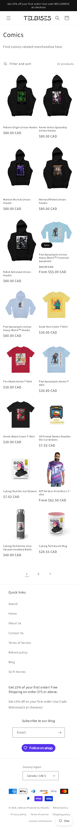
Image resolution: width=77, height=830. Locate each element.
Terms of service (40, 814)
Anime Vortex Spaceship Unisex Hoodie (53, 129)
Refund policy (18, 652)
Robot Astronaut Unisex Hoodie (17, 273)
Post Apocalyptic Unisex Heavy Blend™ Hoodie (17, 328)
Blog (12, 662)
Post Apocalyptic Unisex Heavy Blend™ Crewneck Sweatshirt (54, 258)
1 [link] (27, 574)
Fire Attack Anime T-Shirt (17, 381)
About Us (15, 623)
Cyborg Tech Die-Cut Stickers (20, 491)
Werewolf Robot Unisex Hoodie (52, 201)
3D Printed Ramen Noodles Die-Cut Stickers (55, 438)
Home (13, 613)
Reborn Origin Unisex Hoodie (20, 127)
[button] (8, 18)
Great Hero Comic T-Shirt (53, 326)
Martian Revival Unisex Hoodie (16, 201)
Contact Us (16, 633)
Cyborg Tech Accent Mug (53, 546)
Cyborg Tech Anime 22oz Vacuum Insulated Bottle (17, 547)
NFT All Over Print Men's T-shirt (54, 493)
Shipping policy (61, 814)
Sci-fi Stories (17, 672)
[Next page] (50, 573)
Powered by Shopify (38, 807)
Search (13, 604)
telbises (22, 807)
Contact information (40, 820)
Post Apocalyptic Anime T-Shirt (54, 383)
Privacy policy (19, 814)
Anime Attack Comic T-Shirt (19, 436)
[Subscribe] (60, 733)
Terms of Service (20, 643)
